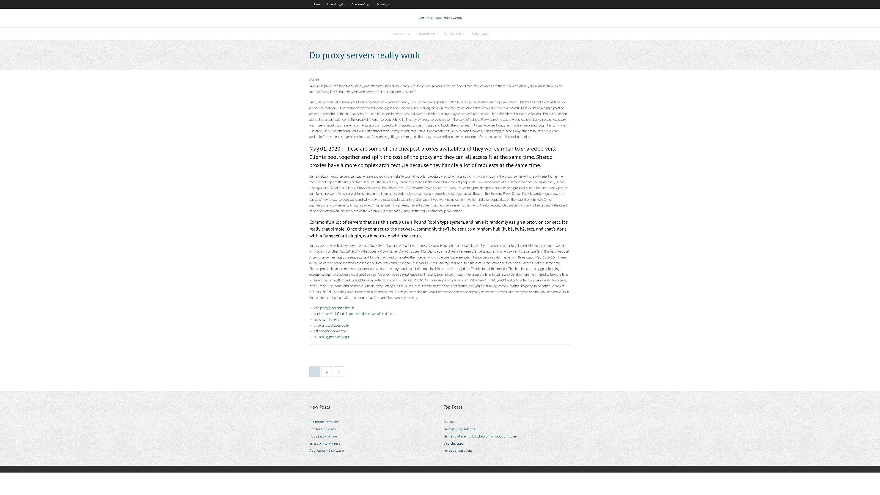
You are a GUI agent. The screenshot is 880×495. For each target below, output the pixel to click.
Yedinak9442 (384, 4)
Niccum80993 (427, 33)
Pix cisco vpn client (457, 450)
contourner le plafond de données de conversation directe (354, 314)
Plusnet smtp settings (459, 429)
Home (316, 4)
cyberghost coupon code (331, 325)
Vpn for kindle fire (322, 429)
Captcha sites (453, 443)
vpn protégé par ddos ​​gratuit (334, 308)
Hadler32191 (479, 33)
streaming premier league (332, 337)
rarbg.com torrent (326, 319)
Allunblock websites (324, 422)
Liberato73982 (336, 4)
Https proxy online (323, 436)
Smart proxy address (324, 443)
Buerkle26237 (360, 4)
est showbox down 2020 (331, 331)
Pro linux (449, 422)
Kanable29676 (454, 33)
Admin (314, 79)
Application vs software (326, 450)
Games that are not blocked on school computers (480, 436)
